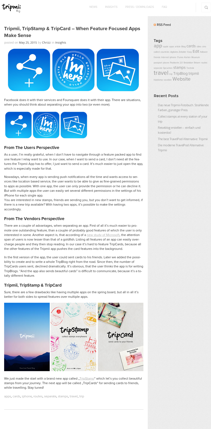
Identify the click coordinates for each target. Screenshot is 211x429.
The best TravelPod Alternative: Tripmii (183, 139)
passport (158, 63)
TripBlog (180, 74)
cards (16, 396)
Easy (189, 52)
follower (204, 52)
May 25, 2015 (28, 42)
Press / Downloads (139, 7)
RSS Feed (164, 24)
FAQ (164, 7)
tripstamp (158, 80)
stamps (63, 396)
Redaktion (188, 63)
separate (50, 396)
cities (199, 47)
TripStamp (87, 378)
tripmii (194, 74)
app (158, 45)
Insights (111, 7)
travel (74, 396)
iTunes (180, 57)
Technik (190, 68)
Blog (183, 47)
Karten (187, 57)
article (178, 47)
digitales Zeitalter (178, 52)
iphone (27, 396)
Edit (196, 52)
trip (81, 396)
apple (165, 47)
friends (157, 57)
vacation (168, 80)
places (166, 63)
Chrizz (46, 42)
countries (165, 52)
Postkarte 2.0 (176, 63)
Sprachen (167, 68)
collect (157, 52)
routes (37, 396)
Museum (195, 57)
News (93, 7)
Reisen (197, 63)
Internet (165, 57)
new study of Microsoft (103, 235)
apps (7, 396)
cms (204, 47)
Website (181, 79)
